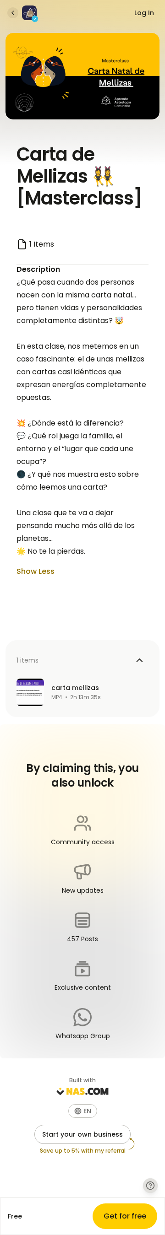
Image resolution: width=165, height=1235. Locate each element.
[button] (82, 1111)
